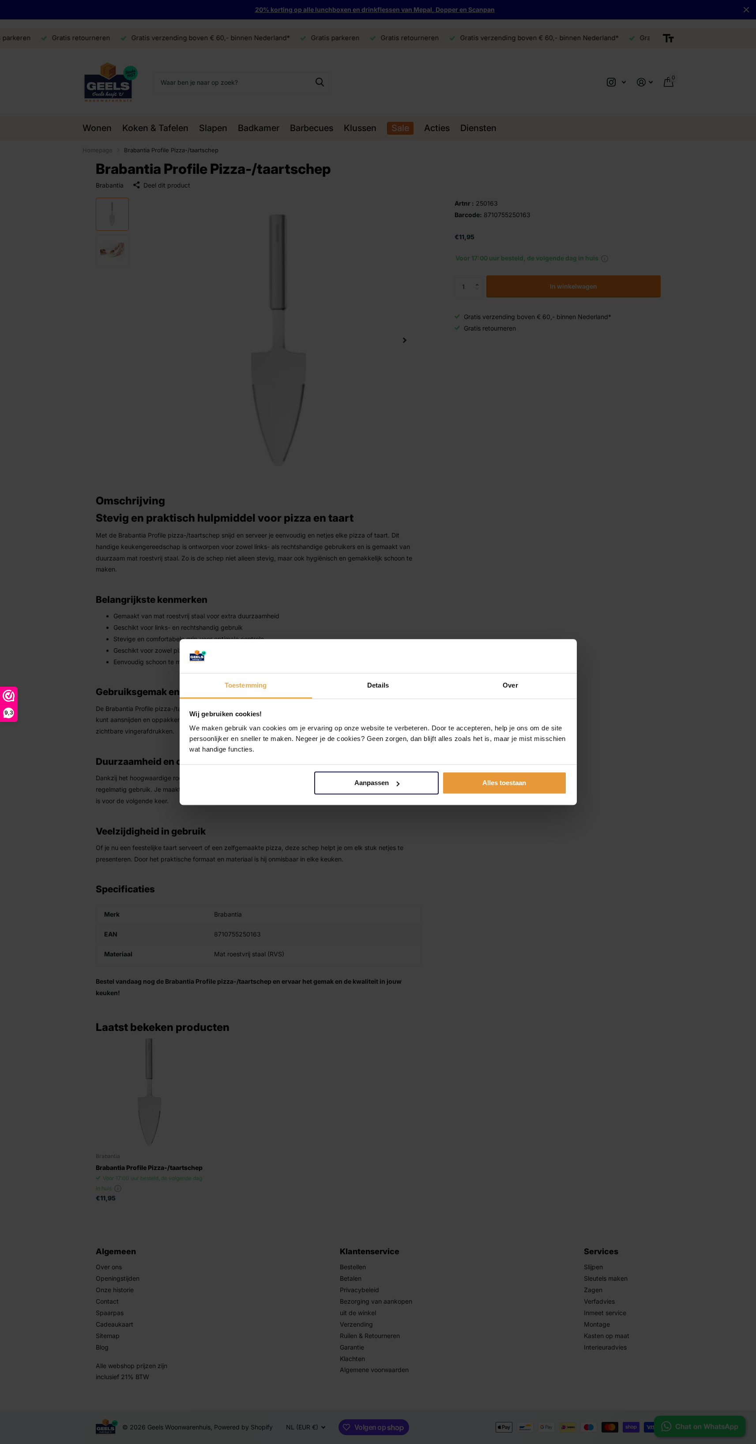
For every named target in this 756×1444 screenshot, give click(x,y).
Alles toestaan (504, 783)
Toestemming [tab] (246, 685)
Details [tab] (378, 685)
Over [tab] (510, 685)
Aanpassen (371, 783)
